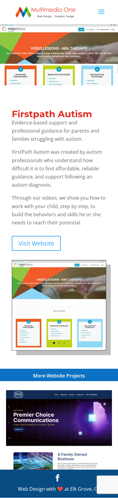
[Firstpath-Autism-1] (59, 350)
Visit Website (36, 243)
